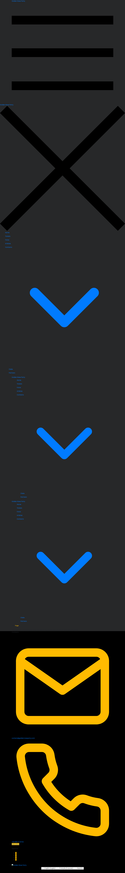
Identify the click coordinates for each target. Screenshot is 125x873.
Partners (12, 373)
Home (7, 233)
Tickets (7, 236)
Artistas (8, 244)
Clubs (11, 369)
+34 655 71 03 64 (18, 842)
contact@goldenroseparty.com (23, 738)
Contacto (8, 247)
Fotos (7, 240)
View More (15, 844)
